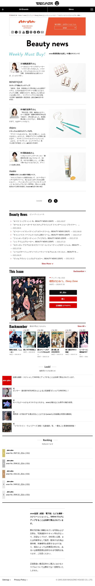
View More (46, 263)
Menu (71, 9)
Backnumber (78, 271)
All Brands (23, 9)
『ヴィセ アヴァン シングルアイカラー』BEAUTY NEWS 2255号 (43, 259)
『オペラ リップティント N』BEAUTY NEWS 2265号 (38, 221)
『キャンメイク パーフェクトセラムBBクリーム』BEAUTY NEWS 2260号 (46, 235)
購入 (63, 299)
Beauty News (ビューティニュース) (45, 15)
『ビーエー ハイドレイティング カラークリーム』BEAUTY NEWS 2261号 (46, 231)
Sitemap (5, 580)
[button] (84, 342)
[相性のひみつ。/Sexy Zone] (28, 298)
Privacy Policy (20, 580)
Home (20, 15)
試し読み (63, 292)
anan (65, 28)
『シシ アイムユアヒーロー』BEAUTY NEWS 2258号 (38, 242)
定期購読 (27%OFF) (63, 305)
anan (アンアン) (28, 15)
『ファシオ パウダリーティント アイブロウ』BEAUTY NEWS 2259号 (45, 238)
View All (81, 326)
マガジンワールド (47, 3)
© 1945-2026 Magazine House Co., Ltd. (74, 580)
